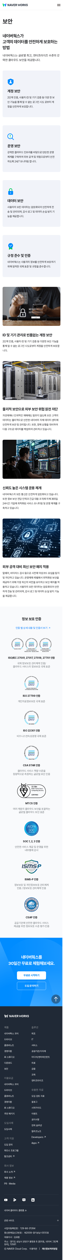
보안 (6, 1068)
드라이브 (8, 1039)
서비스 (34, 1045)
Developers (37, 1137)
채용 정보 (8, 1177)
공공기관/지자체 (39, 1051)
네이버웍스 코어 (11, 1033)
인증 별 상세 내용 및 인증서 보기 (31, 628)
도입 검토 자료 (38, 1096)
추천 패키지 (9, 1113)
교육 (33, 1074)
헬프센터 (8, 1156)
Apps (34, 1143)
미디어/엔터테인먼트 (41, 1057)
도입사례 (8, 1129)
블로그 (34, 1102)
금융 (33, 1068)
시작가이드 (36, 1107)
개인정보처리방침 (49, 1248)
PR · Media (9, 1183)
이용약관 (33, 1248)
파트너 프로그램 (11, 1150)
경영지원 (8, 1051)
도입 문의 (8, 1144)
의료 (33, 1063)
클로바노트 (9, 1045)
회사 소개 (8, 1172)
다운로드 (8, 1063)
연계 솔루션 (37, 1125)
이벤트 (34, 1113)
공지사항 (35, 1119)
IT (32, 1039)
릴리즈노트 (36, 1131)
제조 (33, 1033)
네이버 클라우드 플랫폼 (14, 1210)
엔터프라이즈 (37, 1080)
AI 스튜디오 (9, 1057)
